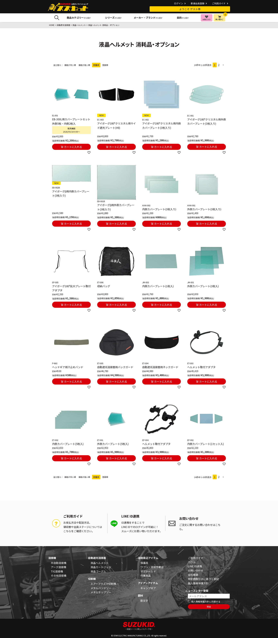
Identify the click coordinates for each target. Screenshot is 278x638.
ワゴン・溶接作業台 (152, 567)
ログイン (178, 3)
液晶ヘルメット (79, 25)
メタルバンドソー (101, 588)
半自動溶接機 (58, 563)
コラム (192, 562)
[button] (223, 65)
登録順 (105, 65)
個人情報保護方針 (198, 583)
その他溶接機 (58, 575)
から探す (79, 17)
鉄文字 (144, 601)
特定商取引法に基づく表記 (203, 579)
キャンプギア (148, 588)
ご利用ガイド (219, 3)
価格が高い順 (84, 65)
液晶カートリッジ (101, 567)
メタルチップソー (101, 592)
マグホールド (148, 571)
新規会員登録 (197, 3)
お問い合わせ (195, 570)
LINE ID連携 (195, 566)
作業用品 (145, 575)
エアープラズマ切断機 (103, 584)
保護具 (144, 563)
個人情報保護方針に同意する (205, 601)
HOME (51, 25)
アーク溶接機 (58, 567)
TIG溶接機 (57, 571)
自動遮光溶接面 (63, 25)
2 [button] (218, 65)
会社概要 (193, 575)
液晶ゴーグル (98, 571)
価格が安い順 (70, 65)
